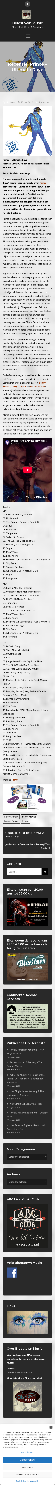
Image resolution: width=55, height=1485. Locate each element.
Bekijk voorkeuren (27, 1474)
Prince (15, 779)
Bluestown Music (27, 23)
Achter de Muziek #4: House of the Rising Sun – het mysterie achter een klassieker (26, 1078)
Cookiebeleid (21, 1481)
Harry (12, 102)
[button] (51, 1427)
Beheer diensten (27, 1452)
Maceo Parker (11, 821)
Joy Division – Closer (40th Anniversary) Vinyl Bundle (28, 846)
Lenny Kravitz (29, 816)
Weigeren (27, 1467)
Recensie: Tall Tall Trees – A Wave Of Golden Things (24, 834)
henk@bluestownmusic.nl (19, 1372)
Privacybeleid (33, 1481)
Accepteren (27, 1460)
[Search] (45, 871)
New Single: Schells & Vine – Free (26, 1103)
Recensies (44, 102)
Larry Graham (11, 816)
